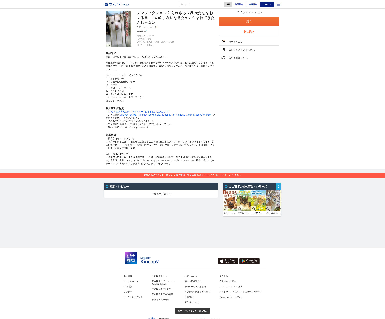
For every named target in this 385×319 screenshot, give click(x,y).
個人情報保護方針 (193, 281)
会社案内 (128, 276)
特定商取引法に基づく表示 (197, 291)
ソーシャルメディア (133, 297)
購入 (249, 21)
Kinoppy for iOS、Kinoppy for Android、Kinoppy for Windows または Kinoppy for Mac (165, 114)
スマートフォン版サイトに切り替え (192, 311)
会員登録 (253, 4)
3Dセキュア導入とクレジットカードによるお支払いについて (139, 111)
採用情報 (128, 286)
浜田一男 (152, 27)
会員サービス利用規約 (195, 286)
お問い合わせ (191, 276)
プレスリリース (131, 281)
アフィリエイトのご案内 (231, 286)
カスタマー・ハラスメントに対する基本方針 (240, 291)
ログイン (267, 4)
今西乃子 (141, 27)
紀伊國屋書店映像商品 (162, 294)
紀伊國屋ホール (159, 276)
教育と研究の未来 (160, 299)
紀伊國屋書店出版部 (161, 289)
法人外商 (223, 276)
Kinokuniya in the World (230, 297)
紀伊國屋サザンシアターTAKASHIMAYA (163, 282)
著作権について (192, 302)
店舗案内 (128, 291)
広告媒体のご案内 (227, 281)
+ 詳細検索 (238, 4)
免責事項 (189, 297)
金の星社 (141, 30)
